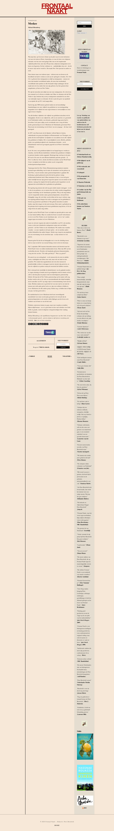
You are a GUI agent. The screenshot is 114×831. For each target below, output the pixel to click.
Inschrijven (85, 89)
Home (57, 825)
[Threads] (43, 324)
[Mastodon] (34, 324)
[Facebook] (36, 324)
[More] (47, 324)
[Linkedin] (40, 324)
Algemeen (41, 341)
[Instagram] (38, 324)
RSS (85, 808)
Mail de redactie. (44, 347)
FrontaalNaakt (57, 8)
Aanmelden (63, 347)
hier (35, 320)
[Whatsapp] (45, 324)
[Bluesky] (29, 324)
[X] (31, 324)
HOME (50, 356)
